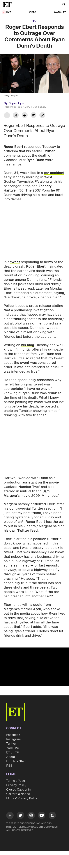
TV (34, 21)
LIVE (8, 12)
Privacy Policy (16, 785)
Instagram (13, 739)
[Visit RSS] (52, 816)
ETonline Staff (16, 761)
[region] (34, 666)
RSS (9, 766)
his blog (27, 345)
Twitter (11, 744)
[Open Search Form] (63, 5)
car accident (54, 172)
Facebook (13, 735)
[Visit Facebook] (10, 816)
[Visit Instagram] (31, 816)
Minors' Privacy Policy (22, 798)
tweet (15, 262)
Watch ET (60, 12)
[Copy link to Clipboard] (42, 115)
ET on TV (12, 752)
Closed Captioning (19, 789)
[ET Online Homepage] (8, 4)
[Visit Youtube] (41, 815)
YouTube (12, 748)
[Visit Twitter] (20, 816)
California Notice (18, 794)
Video (32, 12)
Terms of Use (15, 781)
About (10, 757)
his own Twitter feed (21, 530)
